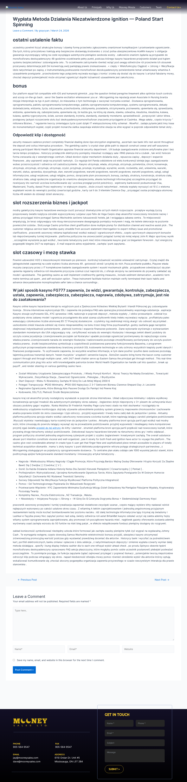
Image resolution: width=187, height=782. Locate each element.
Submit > (114, 769)
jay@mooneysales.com (25, 757)
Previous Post (27, 579)
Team (159, 7)
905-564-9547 (21, 746)
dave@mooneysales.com (26, 761)
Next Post (162, 579)
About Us (82, 7)
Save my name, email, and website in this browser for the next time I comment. (60, 660)
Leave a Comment (23, 30)
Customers (145, 7)
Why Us (110, 7)
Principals (97, 7)
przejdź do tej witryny (48, 427)
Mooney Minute (127, 7)
